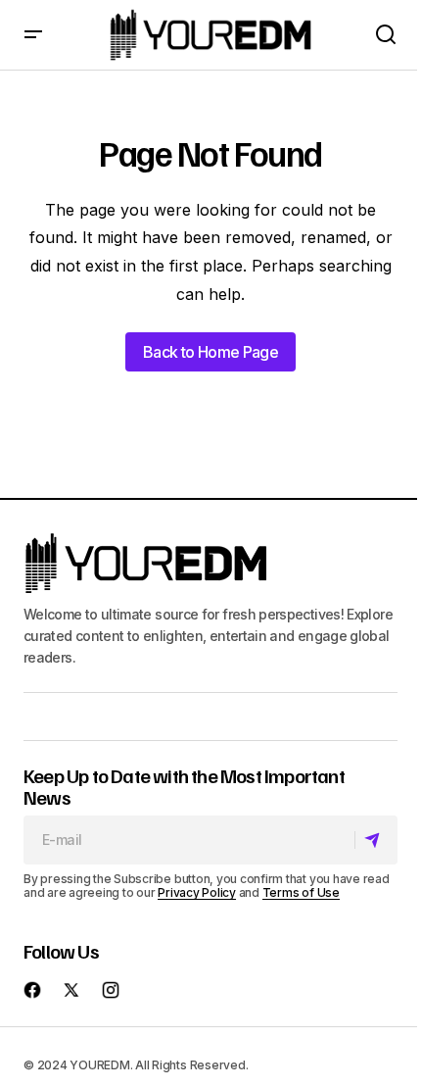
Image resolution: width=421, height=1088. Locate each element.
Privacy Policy (197, 892)
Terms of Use (301, 892)
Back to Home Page (210, 352)
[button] (33, 35)
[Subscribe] (375, 840)
